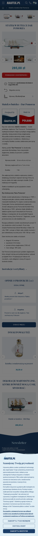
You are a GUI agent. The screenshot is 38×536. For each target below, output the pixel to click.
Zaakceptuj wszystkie (19, 531)
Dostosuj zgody (19, 526)
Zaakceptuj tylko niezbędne (19, 521)
